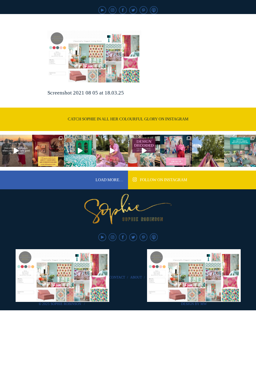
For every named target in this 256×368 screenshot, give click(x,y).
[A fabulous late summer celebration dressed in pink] (112, 151)
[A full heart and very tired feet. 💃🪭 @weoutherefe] (16, 151)
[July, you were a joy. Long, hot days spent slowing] (208, 151)
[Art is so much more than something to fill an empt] (176, 151)
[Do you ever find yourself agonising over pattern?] (80, 151)
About (136, 277)
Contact (117, 277)
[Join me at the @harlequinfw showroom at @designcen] (144, 151)
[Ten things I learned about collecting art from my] (48, 151)
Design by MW (194, 304)
